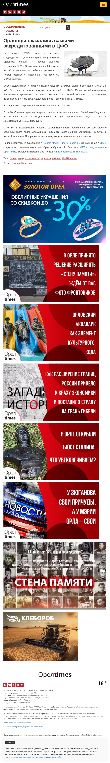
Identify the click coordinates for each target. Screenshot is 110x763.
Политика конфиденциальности (17, 722)
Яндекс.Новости (69, 143)
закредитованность (28, 158)
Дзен (103, 143)
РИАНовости (69, 158)
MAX (82, 147)
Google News (50, 143)
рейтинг (56, 158)
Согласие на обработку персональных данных (23, 726)
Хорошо (10, 742)
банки (13, 158)
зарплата (46, 158)
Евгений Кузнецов (21, 163)
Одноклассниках (63, 151)
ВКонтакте (81, 151)
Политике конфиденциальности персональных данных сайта (33, 756)
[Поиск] (68, 27)
